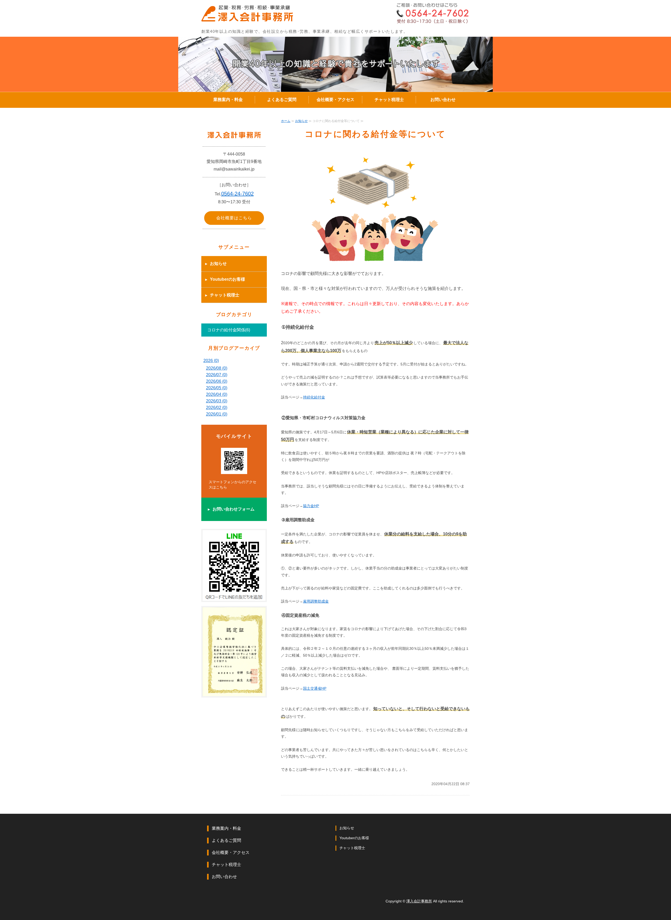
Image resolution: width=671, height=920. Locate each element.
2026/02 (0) (216, 407)
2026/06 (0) (216, 381)
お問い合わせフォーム (234, 509)
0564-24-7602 (237, 193)
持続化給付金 (314, 397)
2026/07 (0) (216, 375)
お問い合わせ (443, 99)
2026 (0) (211, 360)
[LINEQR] (234, 596)
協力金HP (311, 506)
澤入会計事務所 (419, 901)
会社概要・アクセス (335, 99)
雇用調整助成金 (316, 601)
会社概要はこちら (234, 218)
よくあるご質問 (281, 99)
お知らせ (301, 121)
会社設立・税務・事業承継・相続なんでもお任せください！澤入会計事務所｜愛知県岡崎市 (247, 14)
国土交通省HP (314, 688)
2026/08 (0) (216, 368)
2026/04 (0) (216, 394)
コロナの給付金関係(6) (228, 330)
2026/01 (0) (216, 414)
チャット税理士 (389, 99)
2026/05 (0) (216, 388)
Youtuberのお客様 (227, 279)
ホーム (285, 121)
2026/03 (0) (216, 401)
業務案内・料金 (228, 99)
